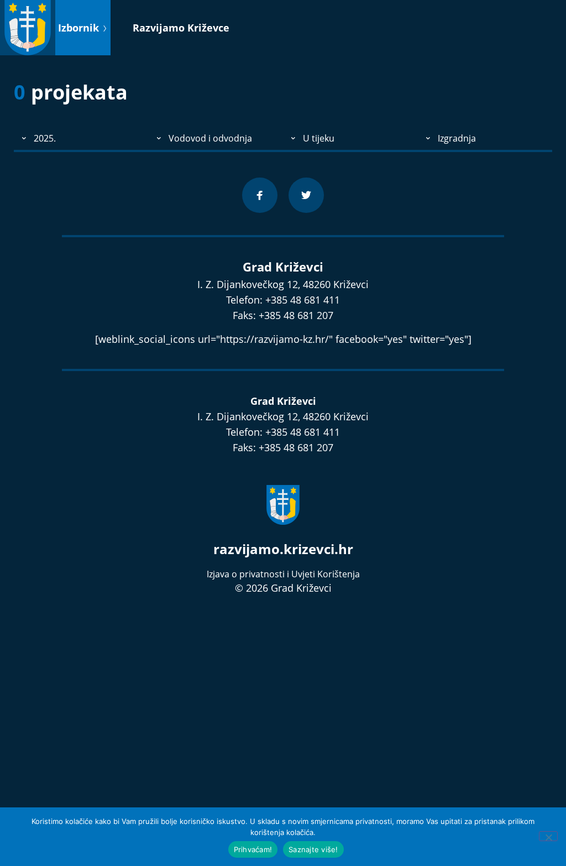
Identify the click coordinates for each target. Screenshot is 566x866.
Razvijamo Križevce (181, 27)
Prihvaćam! (253, 849)
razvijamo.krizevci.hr (283, 549)
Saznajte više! (313, 849)
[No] (548, 836)
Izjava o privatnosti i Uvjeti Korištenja (283, 574)
